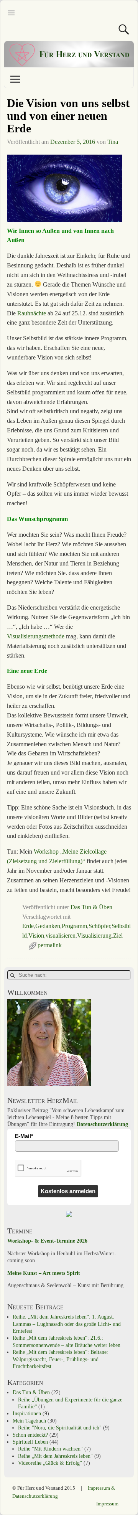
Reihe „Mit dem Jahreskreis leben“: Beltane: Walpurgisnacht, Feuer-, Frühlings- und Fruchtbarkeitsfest (60, 1359)
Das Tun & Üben (91, 907)
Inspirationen (27, 1413)
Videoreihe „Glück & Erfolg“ (50, 1463)
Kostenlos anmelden (68, 1191)
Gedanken (47, 926)
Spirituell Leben (30, 1442)
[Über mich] (49, 1084)
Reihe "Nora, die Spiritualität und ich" (60, 1428)
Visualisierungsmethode (36, 636)
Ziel (118, 935)
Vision (36, 935)
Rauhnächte (32, 313)
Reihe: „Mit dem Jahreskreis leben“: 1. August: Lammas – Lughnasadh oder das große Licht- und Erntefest (67, 1324)
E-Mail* (24, 1136)
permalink (50, 945)
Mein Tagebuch (29, 1421)
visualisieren (61, 935)
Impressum (107, 1504)
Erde (28, 926)
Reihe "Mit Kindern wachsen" (50, 1449)
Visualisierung (94, 935)
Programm (74, 926)
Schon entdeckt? (30, 1435)
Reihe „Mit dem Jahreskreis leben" (55, 1456)
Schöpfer (99, 926)
